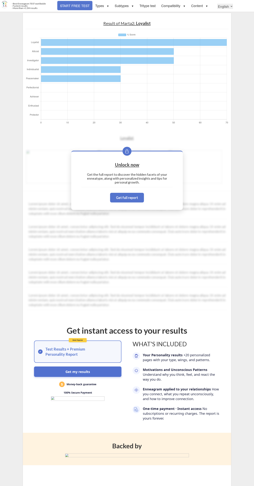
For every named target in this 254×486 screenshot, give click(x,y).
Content (197, 5)
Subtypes (122, 5)
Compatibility (170, 5)
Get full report (127, 198)
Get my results (77, 371)
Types (99, 5)
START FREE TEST (75, 5)
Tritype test (147, 5)
